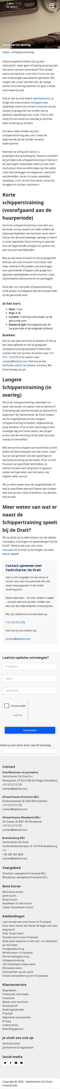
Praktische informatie (15, 994)
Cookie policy (10, 1025)
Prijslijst (7, 1013)
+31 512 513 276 (15, 622)
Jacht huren (9, 895)
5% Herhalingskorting (15, 956)
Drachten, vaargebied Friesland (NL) (24, 873)
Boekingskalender (13, 1009)
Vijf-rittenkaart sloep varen (19, 964)
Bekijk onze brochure (15, 1002)
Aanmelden (30, 730)
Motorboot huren (12, 892)
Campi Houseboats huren (17, 907)
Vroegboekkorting (13, 949)
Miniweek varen (12, 968)
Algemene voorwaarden (16, 1017)
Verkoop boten (11, 1043)
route (35, 114)
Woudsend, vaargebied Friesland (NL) (24, 877)
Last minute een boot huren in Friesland (26, 922)
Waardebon (9, 990)
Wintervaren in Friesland (17, 952)
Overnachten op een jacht (17, 972)
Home (5, 52)
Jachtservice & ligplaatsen (17, 1047)
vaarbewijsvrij (41, 98)
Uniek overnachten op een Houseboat (25, 976)
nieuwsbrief (9, 550)
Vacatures (8, 998)
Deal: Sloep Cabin (13, 933)
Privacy (6, 1021)
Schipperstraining (13, 960)
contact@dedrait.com (14, 361)
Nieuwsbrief (10, 1006)
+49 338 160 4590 (12, 854)
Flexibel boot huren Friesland (20, 937)
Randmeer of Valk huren (17, 903)
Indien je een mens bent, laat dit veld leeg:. (25, 745)
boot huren (39, 73)
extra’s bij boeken (25, 365)
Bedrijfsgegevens (12, 1029)
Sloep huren (9, 899)
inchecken (42, 106)
